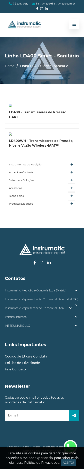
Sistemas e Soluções (21, 180)
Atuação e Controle (21, 172)
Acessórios (15, 188)
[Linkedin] (46, 8)
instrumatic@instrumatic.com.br (55, 3)
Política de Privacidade (22, 363)
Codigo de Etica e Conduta (26, 356)
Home (10, 66)
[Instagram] (41, 8)
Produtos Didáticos (21, 203)
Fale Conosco (15, 369)
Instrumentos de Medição (25, 164)
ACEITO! (68, 462)
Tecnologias (16, 195)
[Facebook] (37, 8)
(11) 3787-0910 (20, 3)
